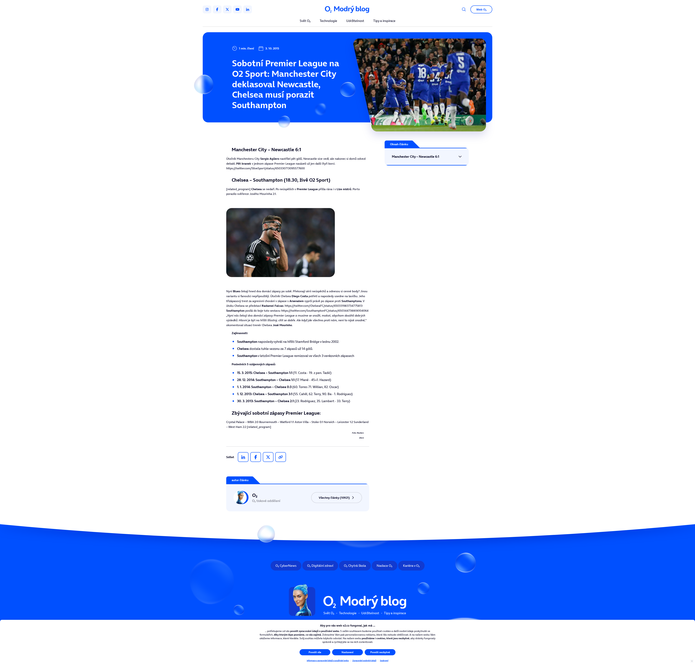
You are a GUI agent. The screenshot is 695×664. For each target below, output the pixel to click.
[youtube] (237, 9)
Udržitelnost (355, 21)
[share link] (280, 457)
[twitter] (227, 9)
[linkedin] (247, 9)
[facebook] (217, 9)
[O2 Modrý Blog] (347, 9)
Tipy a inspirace (384, 21)
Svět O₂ (305, 21)
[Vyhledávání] (464, 9)
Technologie (328, 21)
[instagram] (207, 9)
